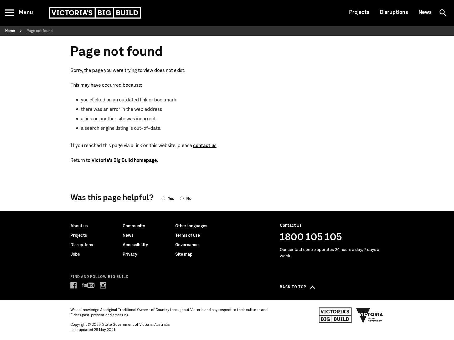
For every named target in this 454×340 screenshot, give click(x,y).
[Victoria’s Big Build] (95, 13)
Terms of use (187, 235)
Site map (184, 254)
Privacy (130, 254)
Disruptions (394, 12)
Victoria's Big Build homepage (124, 160)
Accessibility (135, 245)
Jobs (75, 254)
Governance (187, 245)
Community (134, 226)
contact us (204, 145)
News (425, 12)
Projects (359, 12)
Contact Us (291, 225)
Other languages (191, 226)
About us (79, 226)
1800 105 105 (311, 237)
